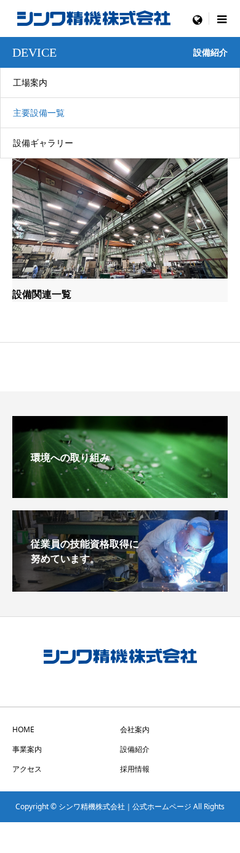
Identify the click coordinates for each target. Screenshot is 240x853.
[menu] (197, 18)
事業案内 (27, 749)
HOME (23, 729)
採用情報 (135, 769)
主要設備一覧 (39, 112)
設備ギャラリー (43, 143)
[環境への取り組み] (120, 493)
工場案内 (30, 82)
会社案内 (135, 729)
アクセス (27, 769)
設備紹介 (135, 749)
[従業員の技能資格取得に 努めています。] (120, 587)
